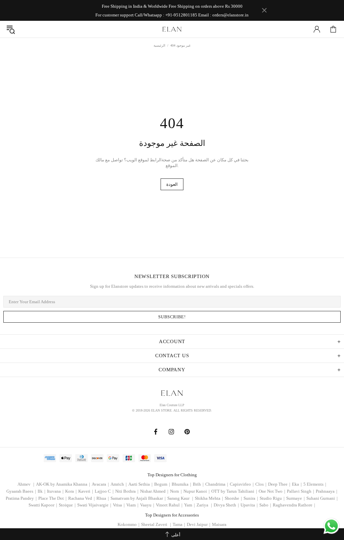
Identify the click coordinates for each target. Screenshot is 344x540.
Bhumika (181, 484)
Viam (132, 504)
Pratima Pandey (21, 498)
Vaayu (147, 504)
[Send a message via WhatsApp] (331, 526)
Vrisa (119, 504)
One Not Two (272, 491)
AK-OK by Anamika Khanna (63, 484)
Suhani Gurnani (322, 498)
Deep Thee (279, 484)
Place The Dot (52, 498)
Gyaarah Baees (21, 491)
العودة (172, 184)
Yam (189, 504)
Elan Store (172, 29)
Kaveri (85, 491)
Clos (260, 484)
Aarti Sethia (140, 484)
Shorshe (233, 498)
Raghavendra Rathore (294, 504)
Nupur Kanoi (196, 491)
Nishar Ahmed (154, 491)
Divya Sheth (226, 504)
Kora (71, 491)
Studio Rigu (272, 498)
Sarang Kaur (180, 498)
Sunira (251, 498)
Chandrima (216, 484)
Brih (198, 484)
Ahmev (25, 484)
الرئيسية (159, 45)
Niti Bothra (126, 491)
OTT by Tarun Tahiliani (234, 491)
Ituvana (55, 491)
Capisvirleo (242, 484)
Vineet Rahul (169, 504)
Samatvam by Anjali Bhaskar (138, 498)
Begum (162, 484)
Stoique (67, 504)
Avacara (100, 484)
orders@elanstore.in (230, 14)
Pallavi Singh (300, 491)
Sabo (265, 504)
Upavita (249, 504)
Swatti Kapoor (43, 504)
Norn (176, 491)
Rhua (102, 498)
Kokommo (128, 524)
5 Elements (314, 484)
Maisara (219, 524)
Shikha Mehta (209, 498)
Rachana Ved (81, 498)
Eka (297, 484)
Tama (179, 524)
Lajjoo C (104, 491)
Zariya (204, 504)
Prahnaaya (326, 491)
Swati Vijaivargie (94, 504)
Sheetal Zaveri (156, 524)
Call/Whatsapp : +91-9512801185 (166, 14)
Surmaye (295, 498)
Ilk (41, 491)
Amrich (119, 484)
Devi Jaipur (198, 524)
